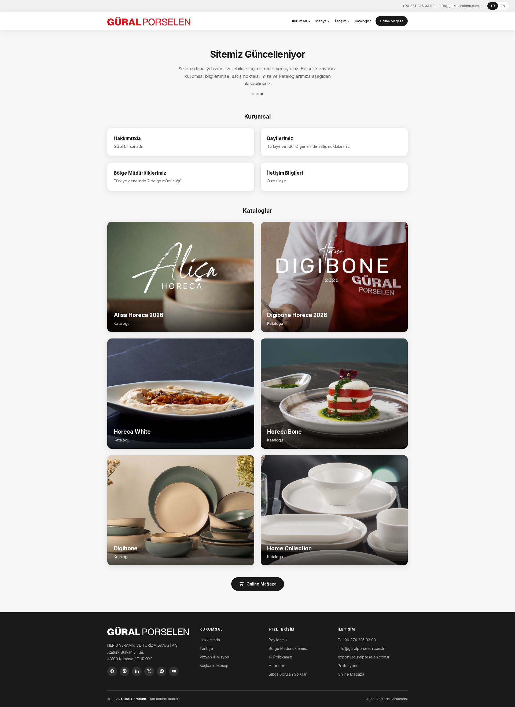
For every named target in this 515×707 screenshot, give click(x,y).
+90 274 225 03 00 (418, 6)
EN (503, 6)
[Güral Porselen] (148, 21)
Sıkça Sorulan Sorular (288, 674)
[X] (149, 671)
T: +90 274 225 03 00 (357, 640)
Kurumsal (299, 21)
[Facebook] (112, 671)
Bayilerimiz (278, 640)
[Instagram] (124, 671)
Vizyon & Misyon (214, 657)
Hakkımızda (210, 640)
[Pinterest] (161, 671)
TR (492, 6)
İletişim (340, 21)
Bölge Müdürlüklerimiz (288, 648)
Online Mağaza (391, 21)
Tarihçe (206, 648)
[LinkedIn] (137, 671)
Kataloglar (363, 21)
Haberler (276, 665)
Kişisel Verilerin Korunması (386, 699)
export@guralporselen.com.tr (363, 657)
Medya (320, 21)
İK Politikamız (280, 657)
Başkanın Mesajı (214, 665)
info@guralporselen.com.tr (460, 6)
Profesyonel (348, 665)
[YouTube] (174, 671)
